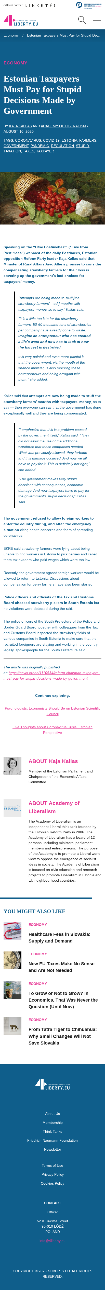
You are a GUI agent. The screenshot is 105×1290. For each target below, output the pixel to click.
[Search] (82, 20)
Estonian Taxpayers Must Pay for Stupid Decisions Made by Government (64, 35)
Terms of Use (52, 1165)
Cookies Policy (52, 1183)
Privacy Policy (53, 1174)
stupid (82, 146)
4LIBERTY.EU (59, 1271)
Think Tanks (52, 1131)
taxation (12, 151)
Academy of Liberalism (63, 126)
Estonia (69, 140)
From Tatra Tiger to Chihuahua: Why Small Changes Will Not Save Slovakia (63, 1036)
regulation (62, 146)
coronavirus (28, 140)
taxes (28, 151)
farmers (87, 140)
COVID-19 (51, 140)
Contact (52, 1203)
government (16, 146)
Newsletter (52, 1149)
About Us (52, 1114)
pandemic (40, 146)
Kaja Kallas (20, 126)
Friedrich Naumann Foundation (52, 1140)
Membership (53, 1122)
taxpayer (45, 151)
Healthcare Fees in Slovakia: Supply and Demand (59, 938)
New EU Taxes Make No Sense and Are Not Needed (62, 967)
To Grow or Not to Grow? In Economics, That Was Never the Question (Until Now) (63, 1000)
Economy (11, 35)
